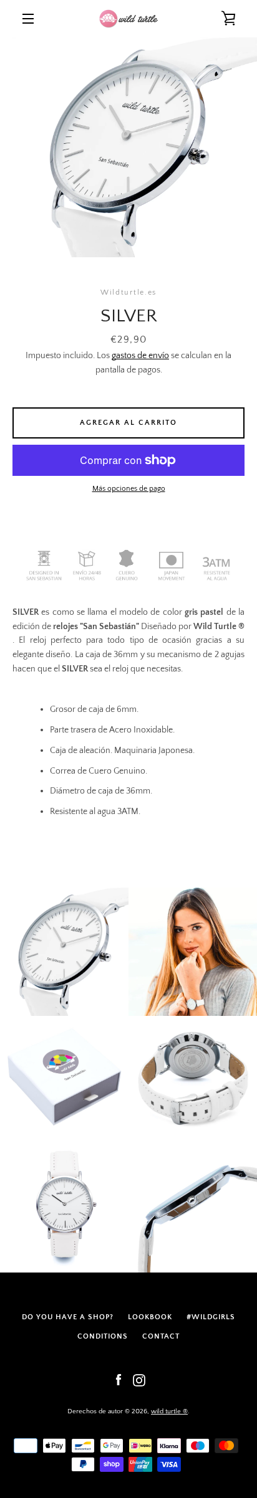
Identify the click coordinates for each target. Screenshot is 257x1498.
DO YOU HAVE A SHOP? (68, 1317)
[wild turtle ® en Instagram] (139, 1380)
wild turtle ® (169, 1411)
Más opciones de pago (128, 489)
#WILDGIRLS (211, 1317)
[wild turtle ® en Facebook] (118, 1380)
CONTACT (161, 1336)
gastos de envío (140, 356)
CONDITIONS (102, 1336)
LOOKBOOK (150, 1317)
